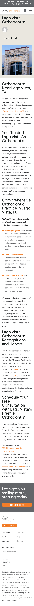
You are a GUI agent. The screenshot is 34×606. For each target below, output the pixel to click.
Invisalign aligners (12, 230)
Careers (20, 541)
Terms (4, 565)
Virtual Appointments (9, 552)
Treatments (6, 533)
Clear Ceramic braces (14, 254)
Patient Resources (8, 547)
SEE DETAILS (17, 4)
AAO (16, 369)
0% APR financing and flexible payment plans (14, 449)
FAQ (18, 537)
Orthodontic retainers (14, 275)
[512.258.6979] (25, 10)
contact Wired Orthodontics (13, 466)
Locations (5, 541)
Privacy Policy (6, 562)
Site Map (5, 559)
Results (4, 537)
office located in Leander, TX (13, 111)
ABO (15, 375)
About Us (20, 533)
